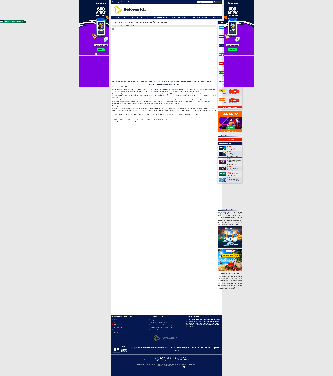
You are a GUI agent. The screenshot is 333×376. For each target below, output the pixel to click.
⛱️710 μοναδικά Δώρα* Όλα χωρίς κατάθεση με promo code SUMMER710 (233, 180)
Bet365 (116, 332)
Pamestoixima (118, 327)
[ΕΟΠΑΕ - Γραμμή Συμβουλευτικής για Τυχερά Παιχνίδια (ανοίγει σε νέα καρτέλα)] (172, 359)
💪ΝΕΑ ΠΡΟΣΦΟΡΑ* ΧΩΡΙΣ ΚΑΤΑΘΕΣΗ (232, 174)
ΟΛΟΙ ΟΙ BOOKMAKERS (230, 107)
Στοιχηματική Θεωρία (199, 17)
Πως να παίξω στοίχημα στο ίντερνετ (161, 330)
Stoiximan (116, 320)
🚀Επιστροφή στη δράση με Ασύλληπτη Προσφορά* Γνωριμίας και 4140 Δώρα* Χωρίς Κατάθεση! (234, 162)
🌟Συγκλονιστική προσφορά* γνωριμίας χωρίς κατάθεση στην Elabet (234, 155)
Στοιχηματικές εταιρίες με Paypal (160, 322)
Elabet (115, 325)
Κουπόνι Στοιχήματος (140, 17)
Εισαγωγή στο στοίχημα (157, 320)
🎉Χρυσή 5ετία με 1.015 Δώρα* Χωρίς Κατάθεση (233, 169)
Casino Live (216, 17)
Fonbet (115, 330)
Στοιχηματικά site (120, 17)
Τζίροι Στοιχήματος (179, 17)
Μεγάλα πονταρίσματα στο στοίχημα (161, 327)
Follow (139, 122)
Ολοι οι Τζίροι (230, 139)
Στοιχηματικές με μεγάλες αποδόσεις (161, 325)
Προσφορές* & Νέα (160, 17)
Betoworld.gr (115, 2)
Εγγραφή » (234, 91)
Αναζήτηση (217, 2)
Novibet (116, 322)
